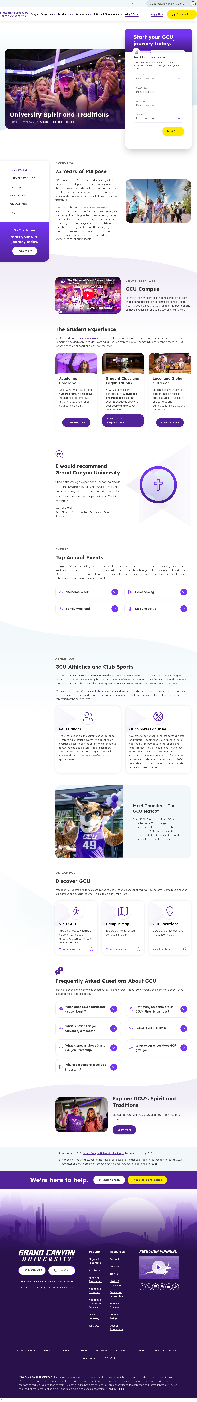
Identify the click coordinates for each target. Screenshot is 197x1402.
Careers (114, 1266)
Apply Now (157, 14)
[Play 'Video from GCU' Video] (159, 1267)
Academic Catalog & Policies (95, 1303)
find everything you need (85, 338)
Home (13, 121)
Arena (83, 1350)
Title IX (114, 1273)
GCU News (101, 1350)
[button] (158, 79)
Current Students (25, 1350)
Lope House (89, 1358)
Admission (95, 1270)
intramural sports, (134, 683)
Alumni (48, 1350)
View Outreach (170, 422)
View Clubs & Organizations (115, 420)
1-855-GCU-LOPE (32, 1270)
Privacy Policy (116, 1388)
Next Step (173, 131)
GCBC (142, 1350)
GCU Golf (110, 1358)
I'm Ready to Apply (109, 1179)
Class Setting (141, 88)
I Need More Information (147, 1179)
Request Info (184, 14)
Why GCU (28, 121)
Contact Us (116, 1259)
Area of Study (141, 101)
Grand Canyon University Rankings (103, 1153)
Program (139, 114)
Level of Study (142, 75)
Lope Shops (123, 1350)
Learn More (124, 1129)
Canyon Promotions (165, 1350)
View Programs (76, 422)
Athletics (66, 1350)
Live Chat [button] (64, 1270)
